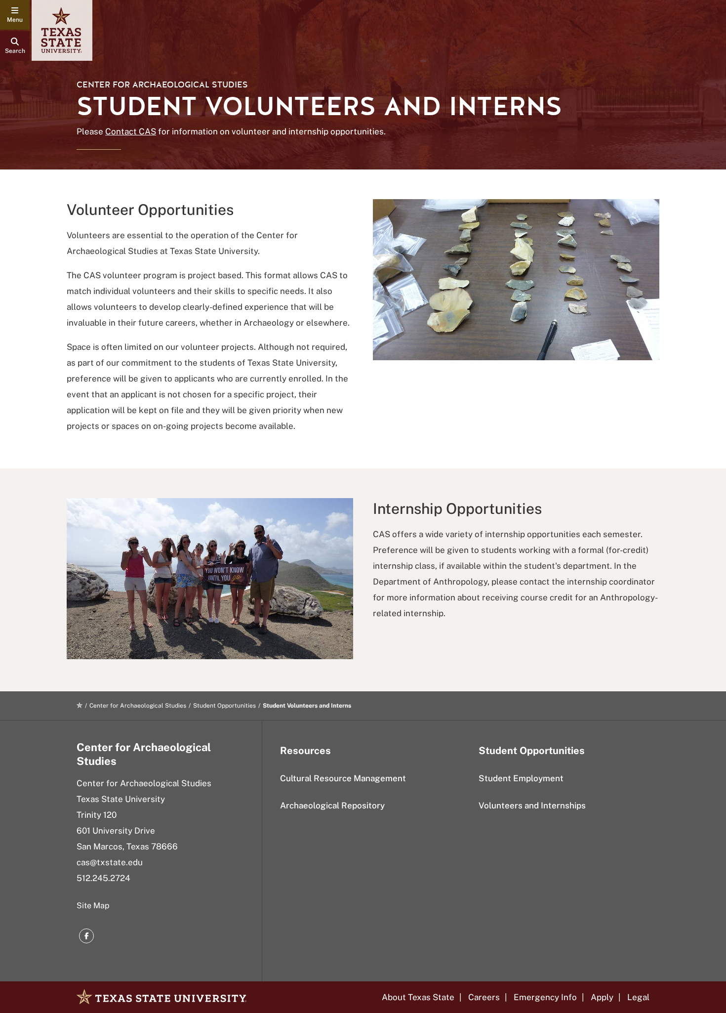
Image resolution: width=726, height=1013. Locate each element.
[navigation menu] (15, 15)
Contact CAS (130, 131)
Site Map (93, 905)
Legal (638, 997)
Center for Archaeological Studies (162, 84)
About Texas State (418, 997)
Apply (602, 997)
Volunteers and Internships (532, 805)
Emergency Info (545, 997)
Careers (484, 997)
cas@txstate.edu (110, 862)
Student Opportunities (224, 705)
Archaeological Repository (332, 805)
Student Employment (521, 778)
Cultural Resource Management (343, 778)
